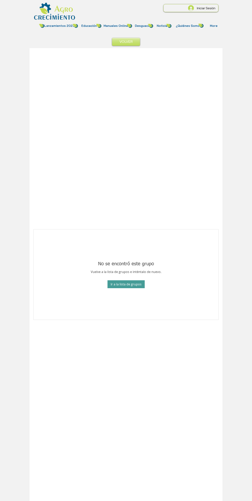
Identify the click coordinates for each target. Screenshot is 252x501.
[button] (59, 26)
